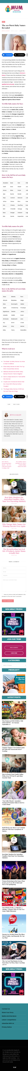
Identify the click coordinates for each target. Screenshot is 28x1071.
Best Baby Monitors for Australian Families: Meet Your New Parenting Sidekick (14, 499)
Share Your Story (7, 1012)
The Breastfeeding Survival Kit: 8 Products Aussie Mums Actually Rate (14, 551)
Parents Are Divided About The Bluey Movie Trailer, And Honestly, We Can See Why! (13, 936)
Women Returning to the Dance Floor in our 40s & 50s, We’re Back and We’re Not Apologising (13, 882)
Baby (3, 21)
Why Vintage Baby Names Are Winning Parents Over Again (14, 525)
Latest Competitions (9, 1020)
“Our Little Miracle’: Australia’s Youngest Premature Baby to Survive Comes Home (13, 802)
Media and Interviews (9, 1016)
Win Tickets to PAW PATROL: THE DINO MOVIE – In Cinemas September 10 (12, 722)
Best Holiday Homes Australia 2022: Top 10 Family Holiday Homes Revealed (20, 464)
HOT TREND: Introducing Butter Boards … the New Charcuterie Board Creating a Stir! (6, 465)
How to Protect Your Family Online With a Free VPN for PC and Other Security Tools (12, 776)
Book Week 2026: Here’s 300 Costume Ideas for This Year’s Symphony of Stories (13, 829)
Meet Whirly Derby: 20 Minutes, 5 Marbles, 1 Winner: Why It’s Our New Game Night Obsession (13, 909)
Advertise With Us (8, 1023)
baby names (16, 404)
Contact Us (6, 1009)
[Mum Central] (14, 9)
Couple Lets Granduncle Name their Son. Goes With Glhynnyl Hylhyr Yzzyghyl (13, 384)
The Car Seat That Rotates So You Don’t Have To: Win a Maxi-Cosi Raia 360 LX (13, 962)
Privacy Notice (7, 1027)
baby (9, 404)
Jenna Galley (6, 30)
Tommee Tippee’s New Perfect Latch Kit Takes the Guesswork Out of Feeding (13, 749)
